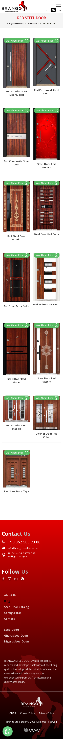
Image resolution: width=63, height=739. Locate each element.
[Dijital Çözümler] (31, 730)
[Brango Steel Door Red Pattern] (46, 325)
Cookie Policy (27, 713)
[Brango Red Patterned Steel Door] (46, 40)
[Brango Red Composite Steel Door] (17, 110)
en (53, 9)
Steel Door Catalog (16, 607)
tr (47, 10)
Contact (9, 619)
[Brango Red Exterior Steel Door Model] (17, 40)
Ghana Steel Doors (16, 635)
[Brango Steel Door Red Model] (17, 325)
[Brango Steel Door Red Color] (46, 183)
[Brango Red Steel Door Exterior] (17, 183)
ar (60, 10)
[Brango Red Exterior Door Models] (17, 398)
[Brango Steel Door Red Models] (46, 110)
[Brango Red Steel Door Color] (17, 255)
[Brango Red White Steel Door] (46, 255)
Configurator (12, 613)
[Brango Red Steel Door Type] (17, 452)
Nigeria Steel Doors (17, 641)
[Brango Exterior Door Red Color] (46, 398)
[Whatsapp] (8, 731)
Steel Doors (11, 630)
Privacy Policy (46, 713)
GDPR (12, 713)
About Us (10, 595)
